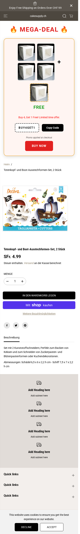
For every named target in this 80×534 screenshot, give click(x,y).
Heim (7, 164)
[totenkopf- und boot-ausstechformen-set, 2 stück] (35, 208)
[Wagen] (71, 16)
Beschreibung (12, 337)
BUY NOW (39, 146)
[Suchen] (64, 16)
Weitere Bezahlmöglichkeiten (39, 313)
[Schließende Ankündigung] (71, 5)
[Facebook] (7, 325)
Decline (26, 527)
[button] (6, 16)
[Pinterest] (25, 325)
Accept (52, 527)
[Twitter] (16, 325)
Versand (29, 263)
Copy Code (52, 127)
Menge (8, 273)
